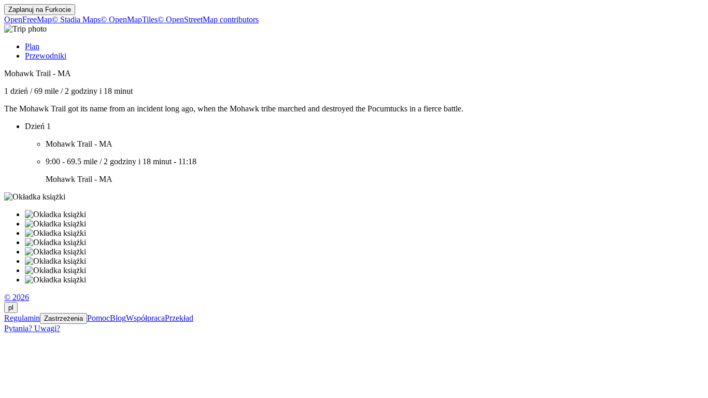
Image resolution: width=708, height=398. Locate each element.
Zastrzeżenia (63, 318)
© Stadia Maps (76, 19)
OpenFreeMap (28, 19)
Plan (32, 46)
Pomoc (98, 318)
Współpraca (145, 318)
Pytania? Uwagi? (32, 328)
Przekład (179, 318)
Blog (118, 318)
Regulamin (22, 318)
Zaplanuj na (39, 9)
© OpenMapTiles (129, 19)
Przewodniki (45, 55)
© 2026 (16, 297)
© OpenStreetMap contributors (208, 19)
